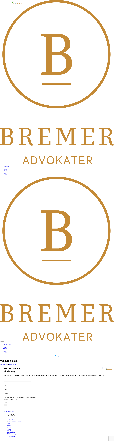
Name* (5, 380)
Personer (5, 345)
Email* (5, 389)
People (4, 167)
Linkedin (9, 425)
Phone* (6, 385)
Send (5, 405)
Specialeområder (7, 344)
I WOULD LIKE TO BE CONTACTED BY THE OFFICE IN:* (20, 398)
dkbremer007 (4, 364)
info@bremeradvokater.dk (15, 421)
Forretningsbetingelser (12, 434)
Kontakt (5, 348)
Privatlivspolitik (11, 436)
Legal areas (6, 166)
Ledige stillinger (11, 432)
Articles (5, 169)
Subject (6, 393)
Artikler (5, 347)
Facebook (9, 423)
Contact (5, 170)
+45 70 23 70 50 (12, 419)
